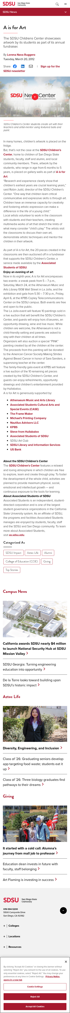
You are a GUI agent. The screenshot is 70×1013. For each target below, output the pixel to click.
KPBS (14, 427)
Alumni (48, 553)
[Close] (66, 961)
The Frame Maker (21, 414)
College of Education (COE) (22, 561)
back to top (63, 910)
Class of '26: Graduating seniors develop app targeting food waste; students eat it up (33, 763)
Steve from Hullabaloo (24, 432)
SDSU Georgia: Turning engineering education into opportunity (29, 667)
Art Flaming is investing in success (28, 879)
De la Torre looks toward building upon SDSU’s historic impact (32, 683)
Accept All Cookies (35, 1006)
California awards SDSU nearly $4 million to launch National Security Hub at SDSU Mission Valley (34, 648)
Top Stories (12, 570)
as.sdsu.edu (16, 535)
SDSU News (10, 12)
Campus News (15, 591)
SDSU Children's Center (24, 465)
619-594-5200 (10, 909)
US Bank (15, 449)
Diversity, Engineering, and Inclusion (31, 748)
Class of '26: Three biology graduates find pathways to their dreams (34, 782)
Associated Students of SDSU (29, 436)
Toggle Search (57, 4)
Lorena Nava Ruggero (21, 55)
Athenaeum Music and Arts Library (32, 400)
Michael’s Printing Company (28, 418)
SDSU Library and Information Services (35, 445)
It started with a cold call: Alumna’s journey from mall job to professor (30, 851)
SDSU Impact (13, 553)
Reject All (35, 996)
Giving (46, 561)
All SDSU (65, 4)
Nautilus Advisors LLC (24, 423)
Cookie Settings (35, 986)
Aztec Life (32, 553)
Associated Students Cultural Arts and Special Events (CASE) (35, 407)
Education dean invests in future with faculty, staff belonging (30, 866)
